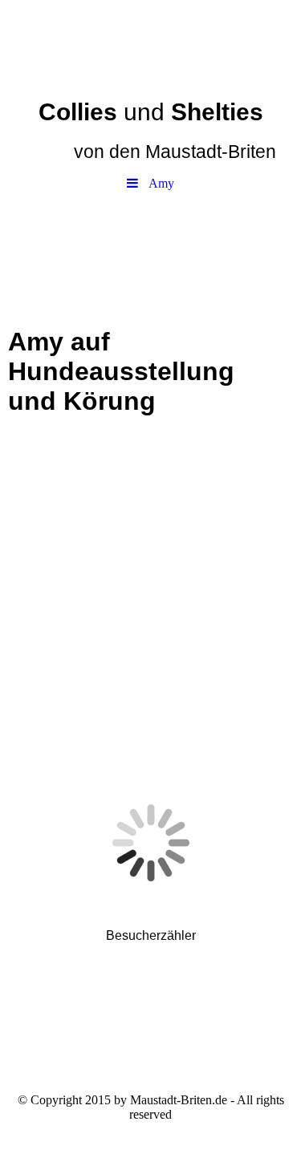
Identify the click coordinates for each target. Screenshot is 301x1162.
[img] (150, 44)
